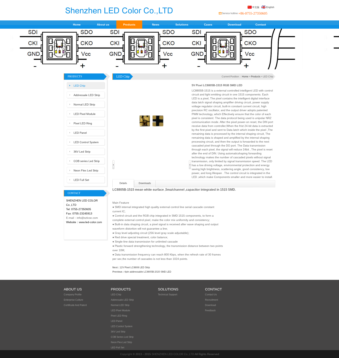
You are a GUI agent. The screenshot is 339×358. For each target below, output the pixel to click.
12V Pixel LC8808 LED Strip (135, 267)
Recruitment (211, 299)
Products (129, 24)
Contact (260, 24)
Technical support (167, 294)
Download (234, 24)
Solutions (181, 24)
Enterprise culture (73, 299)
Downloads (145, 183)
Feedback (210, 310)
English (270, 7)
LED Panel (80, 132)
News (155, 24)
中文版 (255, 7)
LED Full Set (81, 179)
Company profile (73, 294)
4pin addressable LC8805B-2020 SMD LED (147, 271)
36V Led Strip (82, 151)
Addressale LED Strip (87, 95)
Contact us (211, 294)
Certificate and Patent (75, 305)
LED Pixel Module (85, 113)
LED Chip (79, 85)
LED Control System (86, 142)
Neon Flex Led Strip (86, 170)
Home (77, 24)
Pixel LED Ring (83, 123)
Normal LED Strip (84, 104)
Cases (208, 24)
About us (103, 24)
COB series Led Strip (87, 161)
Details (123, 183)
